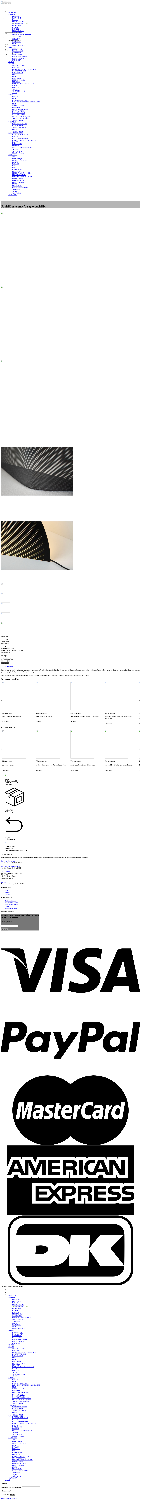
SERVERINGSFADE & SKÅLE (21, 114)
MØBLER (11, 14)
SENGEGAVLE (17, 32)
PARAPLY (15, 145)
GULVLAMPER (17, 53)
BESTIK (15, 98)
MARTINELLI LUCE (19, 180)
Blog (6, 890)
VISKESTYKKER (17, 120)
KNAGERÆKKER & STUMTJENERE (24, 69)
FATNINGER (16, 60)
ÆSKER (14, 93)
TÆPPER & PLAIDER (19, 127)
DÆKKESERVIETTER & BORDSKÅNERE (26, 102)
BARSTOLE (16, 16)
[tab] (72, 666)
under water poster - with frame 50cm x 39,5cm (51, 765)
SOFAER (15, 40)
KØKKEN (11, 94)
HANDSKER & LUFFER (20, 135)
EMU (14, 167)
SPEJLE (14, 85)
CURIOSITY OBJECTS (19, 65)
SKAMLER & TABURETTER (21, 34)
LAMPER (11, 47)
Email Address (5, 923)
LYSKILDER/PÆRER (19, 58)
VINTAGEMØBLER (19, 45)
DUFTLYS (15, 67)
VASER (14, 89)
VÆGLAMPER (17, 54)
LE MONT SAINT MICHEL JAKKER (24, 140)
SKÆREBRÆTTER (18, 113)
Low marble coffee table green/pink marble (119, 765)
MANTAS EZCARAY (19, 175)
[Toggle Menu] (5, 11)
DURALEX (15, 164)
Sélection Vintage (18, 153)
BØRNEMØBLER (18, 21)
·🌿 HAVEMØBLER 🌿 (20, 23)
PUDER (14, 129)
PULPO (14, 184)
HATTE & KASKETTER (20, 138)
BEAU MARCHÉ (17, 158)
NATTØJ (15, 142)
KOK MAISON (17, 171)
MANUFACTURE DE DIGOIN (22, 176)
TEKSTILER (12, 122)
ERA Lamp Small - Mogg (44, 716)
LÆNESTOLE (16, 25)
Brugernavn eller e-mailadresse (11, 1487)
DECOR (11, 63)
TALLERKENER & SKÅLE (20, 118)
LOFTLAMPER (17, 49)
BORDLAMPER (17, 51)
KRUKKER (15, 87)
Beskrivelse (9, 666)
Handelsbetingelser (11, 903)
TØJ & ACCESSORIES (15, 133)
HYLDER (15, 27)
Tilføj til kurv (5, 663)
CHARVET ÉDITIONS (19, 160)
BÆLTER (15, 136)
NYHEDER (12, 12)
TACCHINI (16, 189)
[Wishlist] (3, 760)
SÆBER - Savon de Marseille (21, 116)
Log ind (12, 1494)
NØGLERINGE (17, 144)
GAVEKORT (12, 195)
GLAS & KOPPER (18, 105)
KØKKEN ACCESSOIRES (20, 109)
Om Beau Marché (10, 901)
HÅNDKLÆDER (17, 125)
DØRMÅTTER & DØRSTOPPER (23, 84)
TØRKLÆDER (17, 151)
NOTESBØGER (17, 73)
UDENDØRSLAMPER (19, 56)
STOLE (14, 43)
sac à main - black (8, 765)
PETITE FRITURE (18, 182)
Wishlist (7, 894)
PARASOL (15, 29)
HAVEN (11, 62)
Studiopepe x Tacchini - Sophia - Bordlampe (84, 716)
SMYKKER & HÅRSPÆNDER (22, 147)
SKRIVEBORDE (17, 36)
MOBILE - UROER (18, 80)
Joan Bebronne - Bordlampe (11, 716)
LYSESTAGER (16, 78)
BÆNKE (15, 20)
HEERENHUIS (17, 169)
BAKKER (15, 96)
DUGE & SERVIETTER (19, 100)
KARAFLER (16, 107)
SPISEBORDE (16, 42)
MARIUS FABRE (17, 178)
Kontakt (7, 906)
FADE (14, 104)
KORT (14, 74)
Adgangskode (6, 1491)
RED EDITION (17, 186)
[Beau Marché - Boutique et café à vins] (6, 2)
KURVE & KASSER (18, 111)
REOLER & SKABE (18, 31)
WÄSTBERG (16, 193)
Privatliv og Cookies (11, 904)
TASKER (15, 149)
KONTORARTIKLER (19, 71)
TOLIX (14, 191)
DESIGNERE (12, 155)
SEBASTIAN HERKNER (20, 187)
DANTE (15, 162)
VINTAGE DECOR (18, 91)
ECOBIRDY (16, 166)
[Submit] (5, 46)
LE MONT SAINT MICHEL (21, 173)
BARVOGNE (16, 18)
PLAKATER (16, 82)
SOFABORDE (16, 38)
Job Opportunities (11, 908)
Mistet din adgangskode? (9, 1498)
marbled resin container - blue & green (82, 765)
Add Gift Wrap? (8, 659)
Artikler (7, 892)
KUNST (15, 76)
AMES (14, 156)
